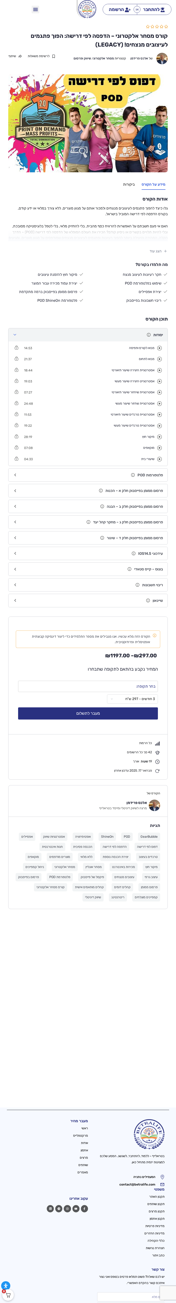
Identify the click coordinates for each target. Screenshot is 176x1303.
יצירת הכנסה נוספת (115, 857)
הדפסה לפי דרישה (115, 847)
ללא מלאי (86, 857)
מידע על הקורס (153, 184)
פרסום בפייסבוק (28, 877)
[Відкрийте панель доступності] (5, 1285)
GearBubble (149, 837)
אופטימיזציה (83, 837)
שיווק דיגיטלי (93, 897)
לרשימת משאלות (39, 56)
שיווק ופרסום (82, 58)
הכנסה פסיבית (82, 847)
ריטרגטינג (117, 897)
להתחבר (151, 9)
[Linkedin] (50, 1208)
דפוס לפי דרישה (147, 847)
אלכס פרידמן (139, 58)
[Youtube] (76, 1208)
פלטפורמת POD (59, 877)
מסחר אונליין (93, 867)
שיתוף (12, 56)
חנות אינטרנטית (52, 847)
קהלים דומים (122, 887)
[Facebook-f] (84, 1208)
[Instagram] (67, 1208)
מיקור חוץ (151, 867)
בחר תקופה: (145, 686)
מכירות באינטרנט (123, 867)
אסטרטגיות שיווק (54, 837)
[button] (35, 9)
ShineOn (107, 837)
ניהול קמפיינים (34, 867)
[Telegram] (58, 1208)
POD (127, 837)
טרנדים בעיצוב (148, 857)
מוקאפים (33, 857)
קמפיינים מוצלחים (146, 897)
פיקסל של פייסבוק (92, 877)
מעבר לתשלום (88, 713)
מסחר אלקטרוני (103, 58)
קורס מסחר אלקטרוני (50, 887)
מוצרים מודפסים (59, 857)
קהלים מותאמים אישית (89, 887)
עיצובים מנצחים (124, 877)
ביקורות (129, 184)
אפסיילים (27, 837)
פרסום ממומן (149, 887)
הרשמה (116, 9)
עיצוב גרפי (151, 877)
